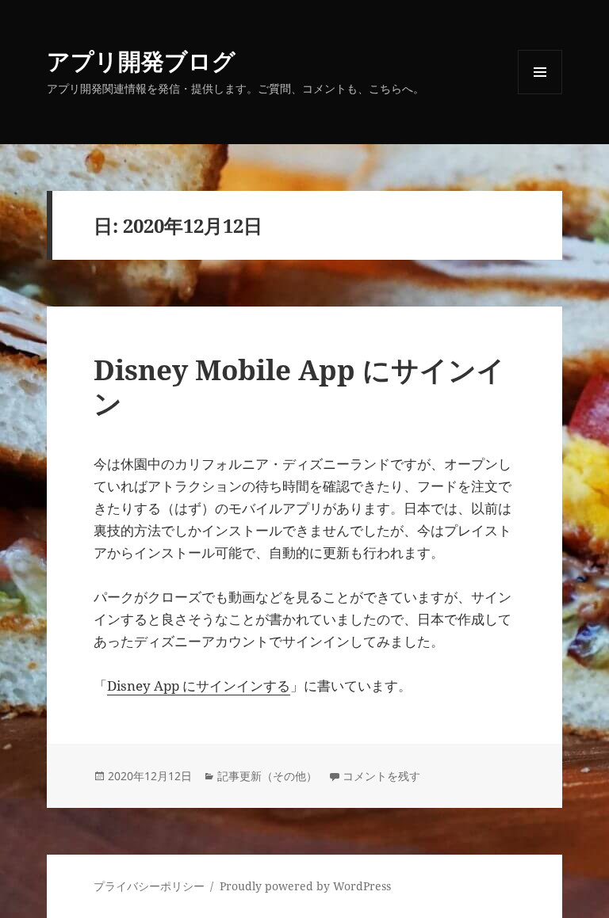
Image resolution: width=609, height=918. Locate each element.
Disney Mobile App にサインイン (299, 386)
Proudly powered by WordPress (305, 885)
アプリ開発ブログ (141, 60)
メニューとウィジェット (540, 93)
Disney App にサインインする (198, 685)
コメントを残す (381, 775)
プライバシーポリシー (149, 885)
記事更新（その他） (267, 775)
